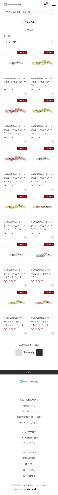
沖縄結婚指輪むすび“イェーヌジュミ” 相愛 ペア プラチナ (42, 273)
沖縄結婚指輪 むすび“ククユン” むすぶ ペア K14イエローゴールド (42, 130)
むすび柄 (26, 12)
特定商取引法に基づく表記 (29, 417)
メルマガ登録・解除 (29, 438)
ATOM (32, 444)
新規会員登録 (29, 458)
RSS (24, 444)
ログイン (29, 464)
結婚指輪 (16, 12)
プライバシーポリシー (29, 423)
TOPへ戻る (29, 372)
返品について (29, 406)
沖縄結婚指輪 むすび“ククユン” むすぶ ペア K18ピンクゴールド (15, 130)
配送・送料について (29, 400)
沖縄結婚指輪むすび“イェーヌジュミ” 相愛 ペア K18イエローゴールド (15, 321)
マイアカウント (29, 452)
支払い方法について (29, 411)
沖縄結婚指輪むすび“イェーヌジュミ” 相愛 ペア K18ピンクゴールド (42, 321)
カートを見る (29, 470)
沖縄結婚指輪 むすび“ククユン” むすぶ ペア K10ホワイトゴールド (15, 273)
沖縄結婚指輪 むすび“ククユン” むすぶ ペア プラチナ (15, 82)
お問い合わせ (29, 476)
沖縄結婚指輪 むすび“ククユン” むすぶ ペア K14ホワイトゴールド (42, 178)
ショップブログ (29, 432)
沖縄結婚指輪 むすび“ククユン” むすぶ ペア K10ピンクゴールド (42, 225)
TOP (7, 12)
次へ (39, 352)
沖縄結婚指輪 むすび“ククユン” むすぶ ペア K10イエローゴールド (15, 225)
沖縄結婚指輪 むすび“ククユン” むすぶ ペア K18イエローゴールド (42, 82)
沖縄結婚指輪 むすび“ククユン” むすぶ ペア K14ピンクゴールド (15, 178)
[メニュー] (53, 4)
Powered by (20, 489)
